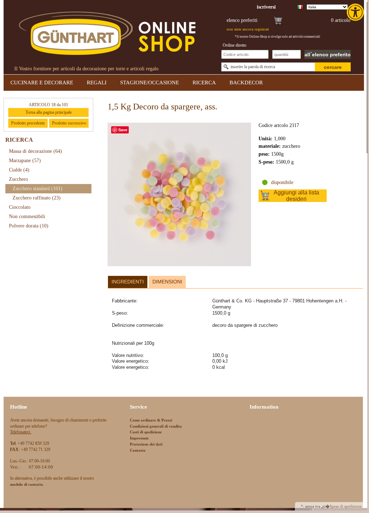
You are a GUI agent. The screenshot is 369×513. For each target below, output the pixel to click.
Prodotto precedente (28, 123)
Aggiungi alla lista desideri (296, 195)
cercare (333, 67)
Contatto (138, 450)
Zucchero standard (37, 188)
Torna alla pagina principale (48, 112)
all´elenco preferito (327, 54)
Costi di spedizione (146, 432)
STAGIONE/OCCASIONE (149, 82)
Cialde (19, 170)
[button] (356, 12)
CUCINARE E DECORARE (41, 82)
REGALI (97, 82)
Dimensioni (167, 281)
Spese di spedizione (346, 506)
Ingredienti (128, 281)
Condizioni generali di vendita (156, 426)
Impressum (139, 438)
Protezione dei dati (146, 444)
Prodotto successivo (69, 123)
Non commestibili (27, 216)
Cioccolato (19, 207)
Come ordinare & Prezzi (151, 420)
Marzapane (25, 160)
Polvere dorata (28, 226)
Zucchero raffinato (37, 198)
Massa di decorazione (35, 151)
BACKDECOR (246, 82)
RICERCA (204, 82)
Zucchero (18, 179)
